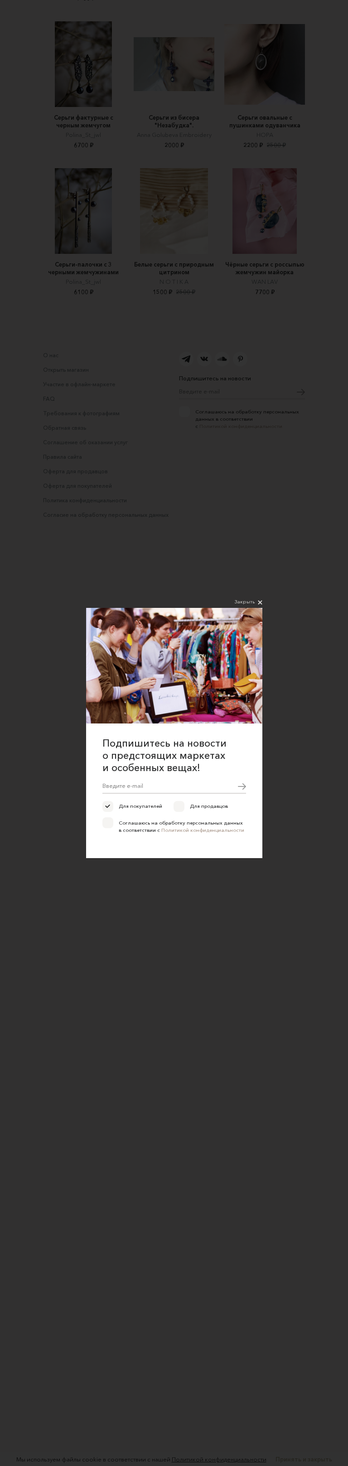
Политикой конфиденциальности (202, 830)
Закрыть (245, 601)
